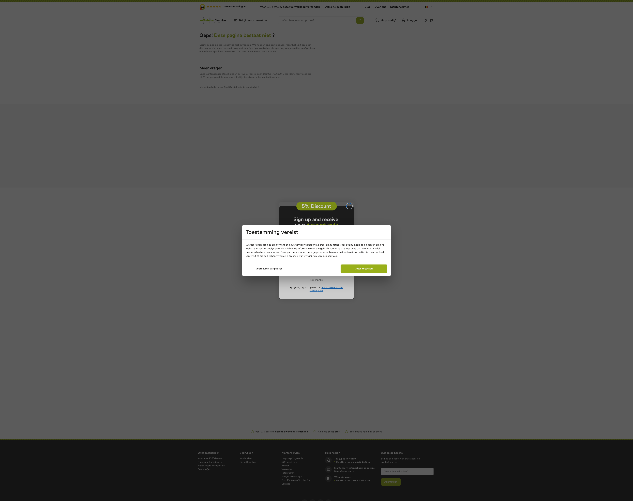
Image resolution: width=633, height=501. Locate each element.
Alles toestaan (364, 268)
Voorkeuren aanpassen (269, 268)
